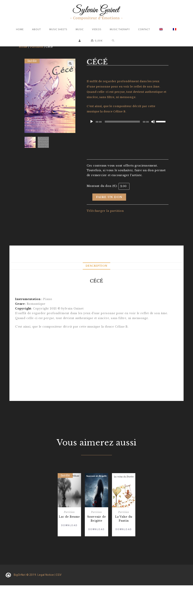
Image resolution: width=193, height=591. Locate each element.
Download (69, 525)
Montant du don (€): (102, 186)
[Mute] (153, 122)
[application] (127, 121)
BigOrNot (20, 574)
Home (23, 46)
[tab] (96, 266)
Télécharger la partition (105, 211)
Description (96, 265)
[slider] (161, 121)
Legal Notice (46, 574)
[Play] (91, 122)
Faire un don (109, 197)
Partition (36, 46)
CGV (58, 574)
